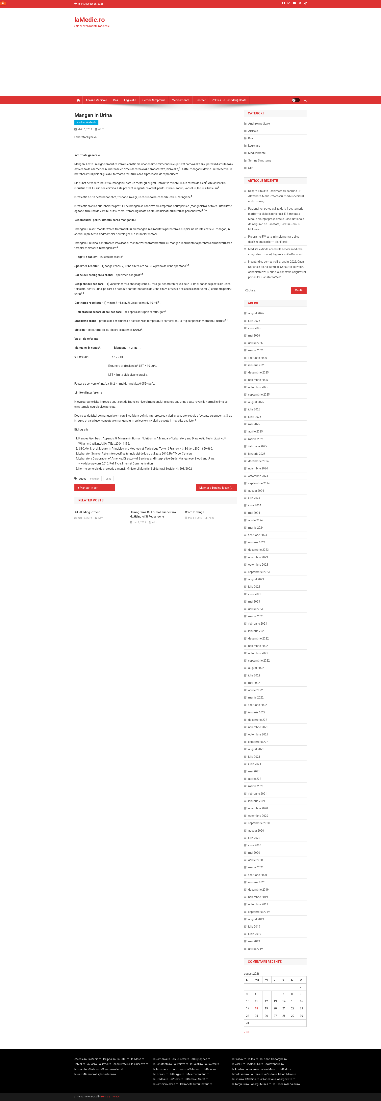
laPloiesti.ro (212, 1064)
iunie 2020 (254, 845)
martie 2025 (256, 439)
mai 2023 (254, 601)
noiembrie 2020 (258, 808)
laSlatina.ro (252, 1079)
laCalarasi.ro (194, 1069)
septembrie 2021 (259, 741)
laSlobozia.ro (268, 1079)
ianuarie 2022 (256, 712)
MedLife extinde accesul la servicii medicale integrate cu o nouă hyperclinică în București (275, 252)
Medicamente (180, 100)
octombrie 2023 (258, 564)
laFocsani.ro (160, 1074)
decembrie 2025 (258, 372)
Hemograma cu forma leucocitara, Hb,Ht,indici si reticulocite (153, 514)
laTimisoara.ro (162, 1069)
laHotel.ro (123, 1059)
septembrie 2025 (259, 394)
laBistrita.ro (287, 1069)
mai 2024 (254, 512)
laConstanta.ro (162, 1064)
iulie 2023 (254, 586)
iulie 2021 (254, 756)
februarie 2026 (257, 357)
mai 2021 (254, 771)
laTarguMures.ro (261, 1084)
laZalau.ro (293, 1084)
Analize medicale (96, 100)
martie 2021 (256, 786)
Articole (253, 131)
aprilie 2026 (255, 342)
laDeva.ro (210, 1069)
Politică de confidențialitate (229, 100)
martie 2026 (256, 350)
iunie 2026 (254, 328)
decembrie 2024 (258, 461)
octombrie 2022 (258, 653)
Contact (201, 100)
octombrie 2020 (258, 815)
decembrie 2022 (258, 638)
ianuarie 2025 (256, 453)
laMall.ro (80, 1064)
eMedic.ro (80, 1059)
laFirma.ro (105, 1064)
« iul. (246, 1032)
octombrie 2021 (258, 734)
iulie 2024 (254, 498)
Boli (115, 100)
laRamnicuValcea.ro (165, 1084)
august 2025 (256, 402)
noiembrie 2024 (258, 468)
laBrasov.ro (239, 1059)
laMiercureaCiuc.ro (197, 1074)
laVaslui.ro (239, 1064)
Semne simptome (153, 100)
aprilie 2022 (255, 690)
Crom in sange (194, 512)
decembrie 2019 (258, 889)
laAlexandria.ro (274, 1064)
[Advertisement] (190, 66)
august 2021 (256, 749)
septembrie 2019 (259, 911)
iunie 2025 (254, 416)
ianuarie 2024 (256, 542)
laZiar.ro (92, 1064)
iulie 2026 (254, 320)
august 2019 (256, 919)
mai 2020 (254, 852)
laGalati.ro (196, 1064)
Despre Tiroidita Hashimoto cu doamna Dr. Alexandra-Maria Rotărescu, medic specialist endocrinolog (276, 196)
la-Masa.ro (137, 1059)
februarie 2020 (257, 875)
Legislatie (130, 100)
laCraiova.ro (181, 1064)
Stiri (250, 167)
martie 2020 (256, 867)
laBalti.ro (121, 1069)
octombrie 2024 (258, 476)
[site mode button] (296, 100)
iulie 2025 (254, 409)
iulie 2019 (254, 926)
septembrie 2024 (259, 483)
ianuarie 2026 (256, 365)
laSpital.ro (109, 1059)
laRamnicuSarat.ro (196, 1079)
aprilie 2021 (255, 778)
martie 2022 (256, 697)
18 (256, 1008)
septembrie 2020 (259, 823)
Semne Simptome (259, 160)
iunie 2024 (254, 505)
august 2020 (256, 830)
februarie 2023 (257, 623)
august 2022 (256, 668)
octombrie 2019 (258, 904)
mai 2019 (254, 941)
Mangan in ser (89, 487)
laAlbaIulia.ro (255, 1064)
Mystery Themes (110, 1096)
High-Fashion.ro (106, 1074)
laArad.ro (238, 1069)
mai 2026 (254, 335)
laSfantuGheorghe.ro (273, 1059)
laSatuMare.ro (287, 1074)
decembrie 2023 (258, 549)
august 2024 (256, 490)
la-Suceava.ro (139, 1064)
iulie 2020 (254, 838)
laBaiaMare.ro (269, 1069)
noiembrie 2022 (258, 645)
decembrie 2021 (258, 719)
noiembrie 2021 (258, 727)
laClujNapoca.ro (200, 1059)
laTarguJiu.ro (241, 1084)
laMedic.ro (89, 19)
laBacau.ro (252, 1069)
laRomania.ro (161, 1059)
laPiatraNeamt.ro (85, 1074)
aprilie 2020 (255, 860)
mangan (94, 478)
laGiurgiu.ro (178, 1074)
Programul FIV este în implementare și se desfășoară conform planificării (273, 239)
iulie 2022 (254, 675)
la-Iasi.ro (253, 1059)
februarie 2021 (257, 793)
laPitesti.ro (176, 1079)
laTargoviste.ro (286, 1079)
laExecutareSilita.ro (86, 1069)
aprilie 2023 (255, 608)
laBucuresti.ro (180, 1059)
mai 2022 (254, 682)
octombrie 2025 (258, 387)
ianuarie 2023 (256, 631)
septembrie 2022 (259, 660)
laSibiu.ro (238, 1079)
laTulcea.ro (280, 1084)
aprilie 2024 (255, 520)
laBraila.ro (257, 1074)
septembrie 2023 (259, 572)
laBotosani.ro (240, 1074)
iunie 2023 (254, 594)
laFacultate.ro (121, 1064)
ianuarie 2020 (256, 882)
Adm (101, 129)
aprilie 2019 (255, 948)
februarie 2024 (257, 535)
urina (108, 478)
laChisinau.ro (108, 1069)
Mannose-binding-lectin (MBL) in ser (218, 487)
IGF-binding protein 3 (88, 512)
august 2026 (256, 313)
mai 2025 (254, 424)
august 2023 (256, 579)
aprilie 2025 (255, 431)
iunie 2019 (254, 934)
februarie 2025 (257, 446)
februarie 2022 (257, 704)
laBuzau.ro (180, 1069)
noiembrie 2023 (258, 557)
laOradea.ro (160, 1079)
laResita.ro (270, 1074)
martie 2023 (256, 616)
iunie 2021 (254, 764)
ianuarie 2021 (256, 801)
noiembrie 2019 (258, 897)
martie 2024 (256, 527)
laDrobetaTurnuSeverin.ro (196, 1084)
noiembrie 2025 (258, 379)
